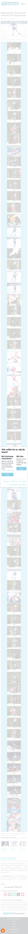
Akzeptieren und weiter (7, 474)
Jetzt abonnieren (21, 468)
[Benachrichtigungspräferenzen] (3, 931)
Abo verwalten (22, 481)
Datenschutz (14, 481)
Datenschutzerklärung (7, 470)
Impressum (6, 481)
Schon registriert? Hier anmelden (17, 484)
